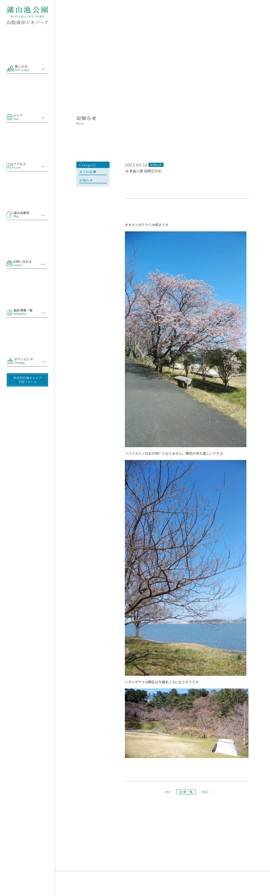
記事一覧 (186, 792)
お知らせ (86, 180)
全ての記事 (88, 171)
